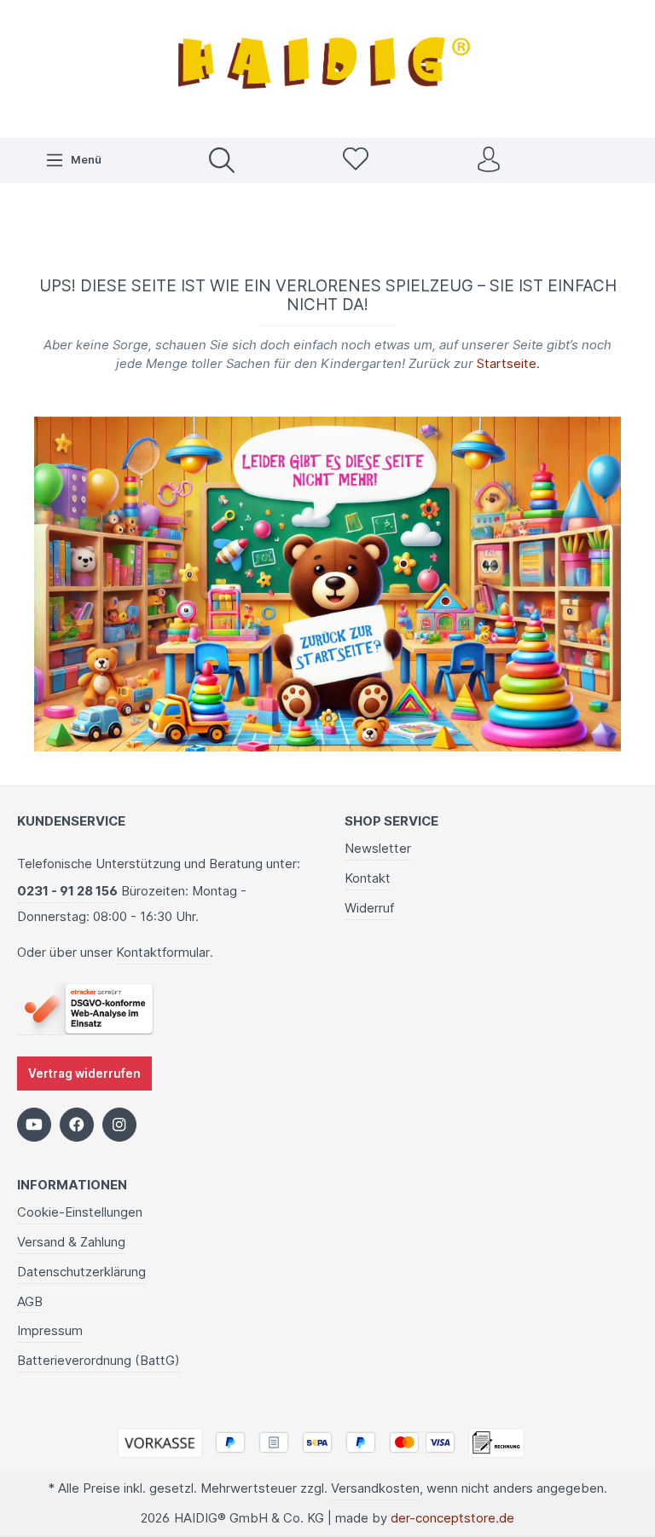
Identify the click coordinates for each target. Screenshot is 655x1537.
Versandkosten (375, 1488)
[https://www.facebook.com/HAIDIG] (77, 1125)
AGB (30, 1302)
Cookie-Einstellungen (79, 1212)
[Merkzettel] (355, 161)
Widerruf (369, 908)
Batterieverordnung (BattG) (98, 1360)
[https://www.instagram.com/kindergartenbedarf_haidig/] (119, 1125)
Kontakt (368, 878)
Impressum (50, 1330)
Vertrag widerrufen (84, 1073)
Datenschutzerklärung (81, 1272)
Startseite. (508, 363)
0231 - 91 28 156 (67, 891)
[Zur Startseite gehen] (327, 67)
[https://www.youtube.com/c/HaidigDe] (34, 1125)
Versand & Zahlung (71, 1242)
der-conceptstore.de (452, 1518)
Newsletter (378, 848)
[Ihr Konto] (488, 161)
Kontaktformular (163, 952)
